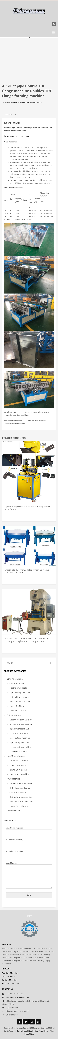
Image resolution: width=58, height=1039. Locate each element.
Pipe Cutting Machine (19, 742)
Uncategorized (13, 810)
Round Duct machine (18, 769)
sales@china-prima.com (19, 997)
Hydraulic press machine (20, 797)
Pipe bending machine (19, 692)
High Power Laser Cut (19, 728)
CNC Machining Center (19, 788)
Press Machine (13, 779)
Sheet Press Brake (17, 710)
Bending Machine (15, 679)
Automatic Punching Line (20, 783)
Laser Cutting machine (19, 738)
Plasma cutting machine (20, 747)
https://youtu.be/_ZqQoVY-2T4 (16, 136)
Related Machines (18, 102)
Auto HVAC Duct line (18, 760)
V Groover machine (18, 751)
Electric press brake (18, 688)
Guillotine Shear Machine (20, 724)
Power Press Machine (19, 806)
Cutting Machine (14, 715)
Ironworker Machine (18, 733)
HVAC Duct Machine (16, 756)
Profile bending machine (20, 701)
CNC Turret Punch (17, 792)
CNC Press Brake (16, 683)
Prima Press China (24, 1031)
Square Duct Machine (34, 102)
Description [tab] (10, 114)
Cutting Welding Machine (20, 719)
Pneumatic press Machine (21, 801)
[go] (50, 663)
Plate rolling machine (19, 697)
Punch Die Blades (17, 706)
